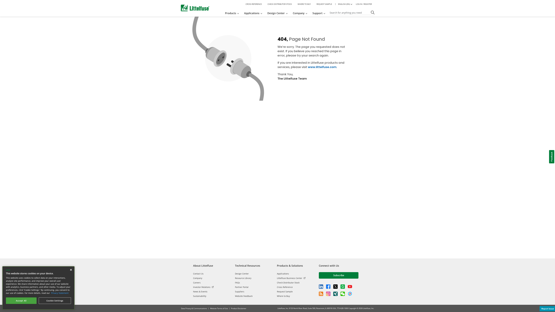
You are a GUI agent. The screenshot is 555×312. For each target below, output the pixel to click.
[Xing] (335, 294)
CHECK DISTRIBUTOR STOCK (280, 4)
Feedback (552, 157)
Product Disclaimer (238, 308)
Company (197, 278)
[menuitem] (233, 13)
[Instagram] (328, 294)
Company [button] (299, 13)
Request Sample (285, 291)
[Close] (71, 270)
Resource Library (243, 278)
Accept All (21, 300)
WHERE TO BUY (304, 4)
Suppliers (239, 291)
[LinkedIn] (321, 286)
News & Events (200, 291)
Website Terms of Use (219, 308)
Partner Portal (241, 287)
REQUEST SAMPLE (324, 4)
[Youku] (350, 294)
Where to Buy (283, 296)
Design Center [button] (276, 13)
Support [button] (317, 13)
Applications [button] (251, 13)
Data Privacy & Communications (194, 308)
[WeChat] (343, 294)
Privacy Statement (60, 293)
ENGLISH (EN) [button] (344, 4)
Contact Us (198, 273)
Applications (283, 273)
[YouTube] (350, 286)
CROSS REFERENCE (254, 4)
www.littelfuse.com (322, 67)
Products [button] (230, 13)
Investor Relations (201, 287)
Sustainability (199, 296)
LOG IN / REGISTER (364, 4)
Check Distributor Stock (288, 282)
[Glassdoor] (343, 286)
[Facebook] (328, 286)
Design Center (242, 273)
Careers (197, 282)
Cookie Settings (54, 300)
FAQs (237, 282)
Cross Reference (285, 287)
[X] (335, 286)
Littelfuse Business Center (289, 278)
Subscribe (338, 275)
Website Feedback (243, 296)
